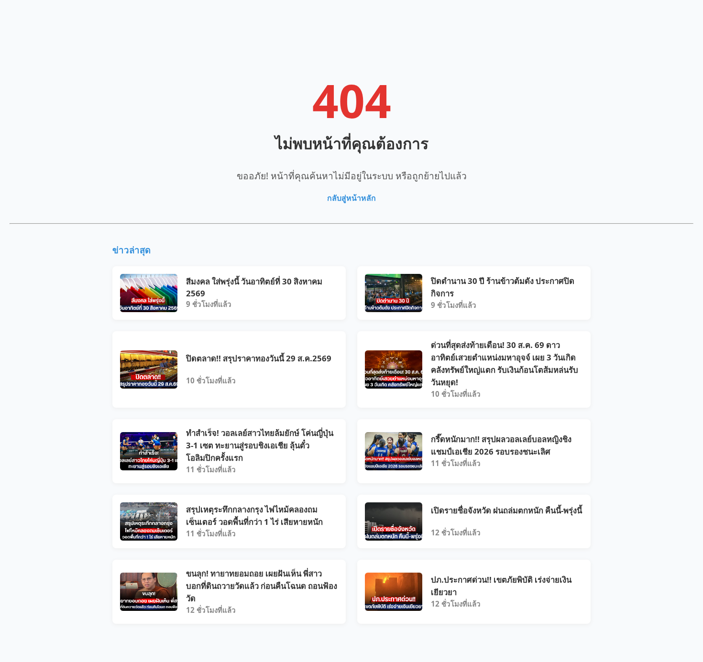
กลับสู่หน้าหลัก (351, 198)
